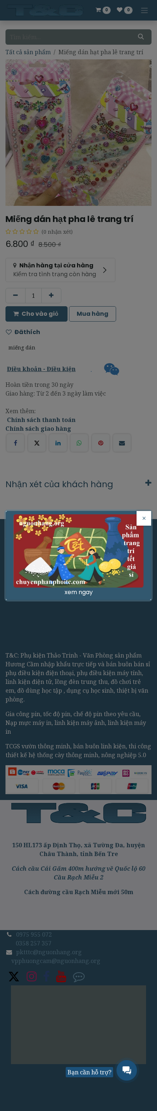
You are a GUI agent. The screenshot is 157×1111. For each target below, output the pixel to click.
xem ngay (79, 592)
